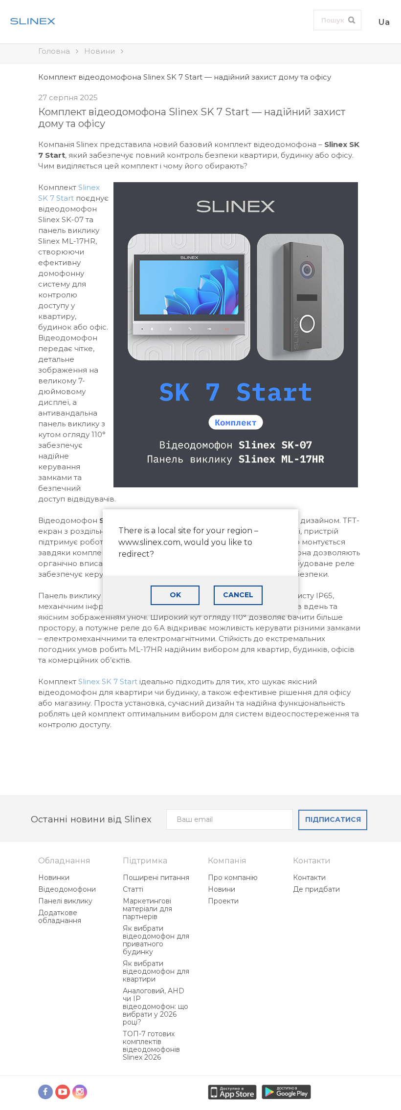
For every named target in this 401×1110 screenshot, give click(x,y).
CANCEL (238, 594)
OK (175, 594)
